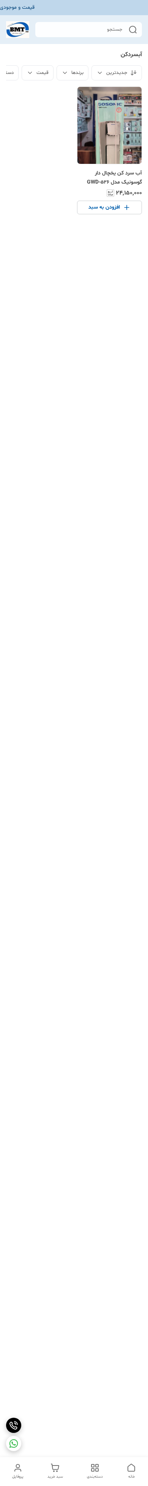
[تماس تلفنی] (13, 1425)
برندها (77, 72)
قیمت (42, 72)
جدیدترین (116, 72)
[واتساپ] (13, 1443)
